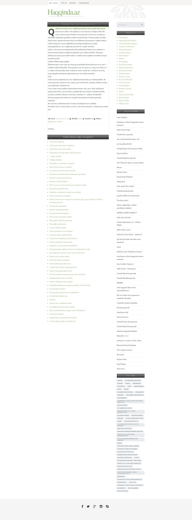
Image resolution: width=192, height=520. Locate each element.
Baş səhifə (53, 3)
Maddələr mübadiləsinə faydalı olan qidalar (65, 192)
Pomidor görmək (123, 308)
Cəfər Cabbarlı (122, 117)
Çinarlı (119, 443)
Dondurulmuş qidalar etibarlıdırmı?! (63, 321)
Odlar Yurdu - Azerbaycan (126, 269)
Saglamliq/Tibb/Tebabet (127, 41)
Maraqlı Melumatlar (126, 68)
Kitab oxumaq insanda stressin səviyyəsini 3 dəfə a (127, 472)
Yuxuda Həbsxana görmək (126, 273)
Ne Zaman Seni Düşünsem (125, 392)
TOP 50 (64, 3)
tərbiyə (127, 383)
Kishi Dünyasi (124, 98)
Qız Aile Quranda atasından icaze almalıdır (127, 439)
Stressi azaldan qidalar (58, 228)
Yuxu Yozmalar (124, 83)
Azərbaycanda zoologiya (132, 380)
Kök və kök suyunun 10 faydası (61, 167)
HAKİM (129, 386)
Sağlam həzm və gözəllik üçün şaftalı (63, 318)
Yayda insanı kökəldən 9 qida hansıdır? (64, 239)
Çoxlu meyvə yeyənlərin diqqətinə (62, 145)
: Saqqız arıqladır (56, 156)
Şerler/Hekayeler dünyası (128, 44)
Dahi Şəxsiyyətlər (125, 50)
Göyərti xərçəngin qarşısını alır (61, 271)
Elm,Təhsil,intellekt (126, 95)
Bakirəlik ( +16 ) (122, 336)
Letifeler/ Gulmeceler (126, 47)
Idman (121, 92)
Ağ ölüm (53, 300)
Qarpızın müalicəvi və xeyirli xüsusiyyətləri (126, 411)
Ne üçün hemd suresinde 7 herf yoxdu (129, 460)
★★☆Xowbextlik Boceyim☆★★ (128, 139)
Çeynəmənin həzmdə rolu (59, 189)
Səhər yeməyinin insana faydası (61, 231)
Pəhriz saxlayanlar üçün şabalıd (61, 282)
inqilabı (119, 380)
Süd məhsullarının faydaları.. (60, 260)
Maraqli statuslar (125, 89)
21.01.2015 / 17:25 (62, 119)
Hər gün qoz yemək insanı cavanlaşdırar (64, 293)
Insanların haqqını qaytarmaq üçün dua (130, 431)
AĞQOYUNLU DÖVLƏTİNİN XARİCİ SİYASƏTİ (129, 469)
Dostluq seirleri (122, 200)
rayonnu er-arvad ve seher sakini (129, 341)
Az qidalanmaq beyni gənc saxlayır (62, 307)
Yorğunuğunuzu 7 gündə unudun (128, 446)
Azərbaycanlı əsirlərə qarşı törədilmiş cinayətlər (130, 401)
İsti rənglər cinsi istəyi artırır (127, 449)
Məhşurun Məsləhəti (131, 421)
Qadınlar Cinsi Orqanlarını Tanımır (129, 252)
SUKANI (119, 421)
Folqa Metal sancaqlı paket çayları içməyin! (65, 153)
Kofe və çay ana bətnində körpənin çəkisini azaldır (68, 185)
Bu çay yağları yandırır (58, 289)
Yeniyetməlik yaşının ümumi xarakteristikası (125, 435)
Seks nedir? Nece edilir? (125, 186)
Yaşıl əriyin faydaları (57, 142)
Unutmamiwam (121, 398)
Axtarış (73, 3)
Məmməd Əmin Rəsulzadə (126, 345)
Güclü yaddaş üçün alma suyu (60, 264)
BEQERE (120, 283)
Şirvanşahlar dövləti (124, 144)
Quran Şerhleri (122, 153)
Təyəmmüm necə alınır (124, 408)
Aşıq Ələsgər (121, 364)
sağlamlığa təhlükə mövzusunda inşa (129, 479)
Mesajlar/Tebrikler (125, 71)
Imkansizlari (137, 383)
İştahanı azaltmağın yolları (59, 210)
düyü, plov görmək (124, 217)
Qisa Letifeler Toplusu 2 (125, 264)
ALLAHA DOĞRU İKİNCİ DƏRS (125, 451)
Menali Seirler (122, 172)
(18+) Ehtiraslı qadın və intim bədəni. (130, 163)
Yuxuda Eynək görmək (125, 191)
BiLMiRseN (120, 395)
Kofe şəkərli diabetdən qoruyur (61, 221)
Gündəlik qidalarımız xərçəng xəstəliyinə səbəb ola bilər (70, 285)
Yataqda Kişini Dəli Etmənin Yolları (130, 149)
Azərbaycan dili (122, 312)
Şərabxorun (121, 488)
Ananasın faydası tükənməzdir (61, 235)
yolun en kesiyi (122, 405)
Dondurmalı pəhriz (57, 314)
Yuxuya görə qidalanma (58, 206)
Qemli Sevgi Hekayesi (125, 177)
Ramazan (120, 418)
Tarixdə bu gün (124, 74)
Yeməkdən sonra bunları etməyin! (62, 163)
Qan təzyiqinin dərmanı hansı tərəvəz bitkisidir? (67, 253)
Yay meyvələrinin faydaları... (60, 213)
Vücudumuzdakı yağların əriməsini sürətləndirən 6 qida (70, 249)
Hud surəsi (121, 369)
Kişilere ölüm (122, 359)
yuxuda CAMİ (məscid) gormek (128, 196)
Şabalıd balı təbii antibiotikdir (60, 149)
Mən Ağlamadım (133, 488)
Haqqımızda (84, 3)
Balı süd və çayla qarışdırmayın (61, 178)
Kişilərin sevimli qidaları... (59, 181)
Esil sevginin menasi (124, 350)
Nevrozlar (120, 355)
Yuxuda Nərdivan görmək (126, 158)
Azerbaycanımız (124, 53)
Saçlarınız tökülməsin (124, 457)
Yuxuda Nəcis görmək (125, 135)
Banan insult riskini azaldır (59, 257)
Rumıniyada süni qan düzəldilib (127, 454)
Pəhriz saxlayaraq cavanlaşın (60, 196)
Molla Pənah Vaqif (123, 130)
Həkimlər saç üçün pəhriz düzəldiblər (63, 246)
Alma (119, 247)
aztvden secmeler (137, 415)
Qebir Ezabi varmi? (124, 230)
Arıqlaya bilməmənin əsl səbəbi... (62, 278)
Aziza (80, 119)
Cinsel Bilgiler (124, 86)
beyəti (119, 389)
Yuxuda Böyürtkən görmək (126, 327)
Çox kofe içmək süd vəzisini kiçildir (63, 171)
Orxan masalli (121, 482)
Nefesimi (119, 383)
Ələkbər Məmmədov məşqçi (134, 418)
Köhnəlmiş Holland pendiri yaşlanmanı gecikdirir (68, 174)
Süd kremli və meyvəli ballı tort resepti (130, 485)
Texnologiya (123, 62)
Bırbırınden (121, 476)
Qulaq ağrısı (121, 182)
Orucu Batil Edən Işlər (124, 466)
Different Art (123, 104)
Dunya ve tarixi (124, 77)
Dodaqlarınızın (139, 386)
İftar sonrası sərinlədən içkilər (61, 217)
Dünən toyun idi (122, 491)
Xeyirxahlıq (121, 386)
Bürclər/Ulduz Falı (125, 80)
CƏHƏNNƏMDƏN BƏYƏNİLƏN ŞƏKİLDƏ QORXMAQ (128, 424)
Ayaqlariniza (139, 392)
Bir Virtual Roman (123, 415)
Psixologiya (123, 38)
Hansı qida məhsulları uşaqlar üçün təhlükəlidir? (67, 311)
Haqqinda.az (63, 12)
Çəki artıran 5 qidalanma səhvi (61, 303)
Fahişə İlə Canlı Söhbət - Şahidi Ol (129, 235)
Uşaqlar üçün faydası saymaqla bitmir (63, 267)
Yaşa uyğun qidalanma (58, 224)
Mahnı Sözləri (124, 101)
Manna (119, 167)
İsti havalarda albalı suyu (59, 296)
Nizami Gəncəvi (122, 317)
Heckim (126, 389)
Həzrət (136, 457)
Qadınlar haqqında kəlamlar (127, 331)
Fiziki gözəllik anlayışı (124, 428)
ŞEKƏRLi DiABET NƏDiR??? (127, 213)
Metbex (121, 59)
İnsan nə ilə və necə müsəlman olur (129, 463)
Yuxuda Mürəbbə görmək (126, 278)
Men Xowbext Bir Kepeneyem (135, 395)
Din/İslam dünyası (125, 65)
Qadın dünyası (124, 56)
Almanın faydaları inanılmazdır (61, 242)
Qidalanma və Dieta (55, 122)
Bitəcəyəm (132, 482)
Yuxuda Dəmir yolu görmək (127, 322)
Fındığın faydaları (56, 160)
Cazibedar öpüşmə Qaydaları (127, 303)
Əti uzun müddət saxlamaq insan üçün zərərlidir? (68, 275)
